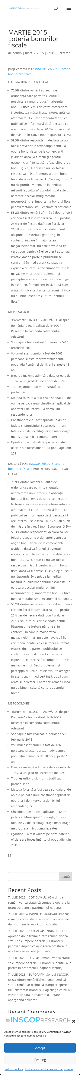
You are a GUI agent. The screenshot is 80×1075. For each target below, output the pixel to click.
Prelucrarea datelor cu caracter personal (49, 1069)
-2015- (51, 53)
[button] (73, 1021)
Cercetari (64, 53)
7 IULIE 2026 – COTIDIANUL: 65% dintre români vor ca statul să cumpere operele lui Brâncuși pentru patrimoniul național (39, 902)
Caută (65, 877)
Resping (40, 1059)
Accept (40, 1048)
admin (17, 53)
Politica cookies (14, 1069)
